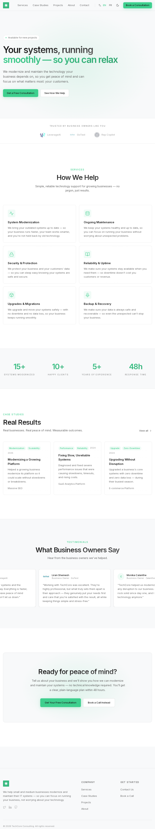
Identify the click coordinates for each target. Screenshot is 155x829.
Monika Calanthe (133, 575)
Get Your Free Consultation (60, 702)
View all (143, 430)
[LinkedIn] (10, 807)
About (71, 5)
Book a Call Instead (99, 702)
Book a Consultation (137, 5)
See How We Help (54, 92)
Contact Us (127, 789)
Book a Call (127, 795)
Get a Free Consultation (20, 92)
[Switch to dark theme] (118, 5)
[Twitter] (4, 807)
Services (23, 5)
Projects (58, 5)
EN (104, 5)
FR (110, 5)
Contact (84, 5)
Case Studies (40, 5)
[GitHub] (15, 807)
